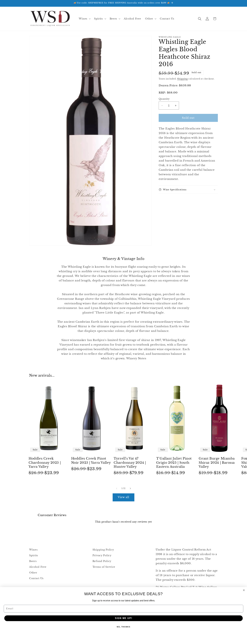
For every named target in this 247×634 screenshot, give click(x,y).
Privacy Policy (101, 555)
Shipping (182, 78)
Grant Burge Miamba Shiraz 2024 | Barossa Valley (217, 463)
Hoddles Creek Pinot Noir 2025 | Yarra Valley (91, 461)
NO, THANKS (123, 627)
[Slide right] (130, 488)
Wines (33, 549)
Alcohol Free (37, 566)
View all (123, 497)
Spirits (33, 555)
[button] (84, 18)
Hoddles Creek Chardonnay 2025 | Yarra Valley (45, 463)
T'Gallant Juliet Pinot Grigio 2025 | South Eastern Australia (174, 463)
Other (33, 572)
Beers (33, 561)
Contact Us (36, 578)
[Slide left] (116, 488)
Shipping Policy (103, 549)
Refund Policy (101, 561)
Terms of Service (103, 566)
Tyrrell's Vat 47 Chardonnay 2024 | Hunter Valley (130, 463)
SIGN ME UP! (123, 618)
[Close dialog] (244, 590)
